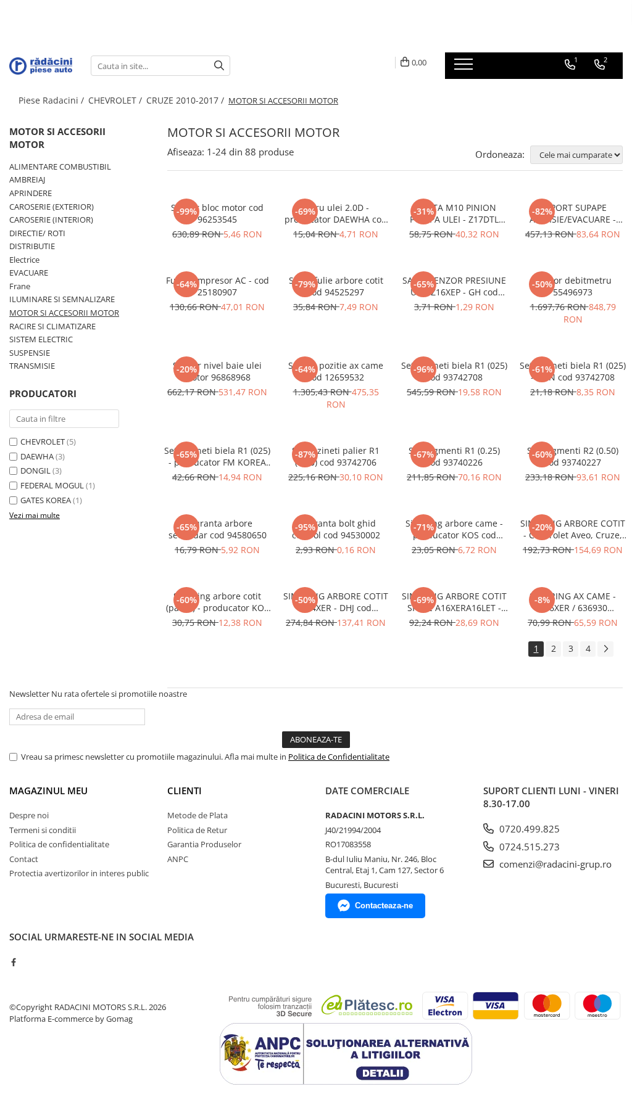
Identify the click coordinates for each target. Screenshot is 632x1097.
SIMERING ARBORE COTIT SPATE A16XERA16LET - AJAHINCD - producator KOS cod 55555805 (454, 602)
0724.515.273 (528, 846)
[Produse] (465, 68)
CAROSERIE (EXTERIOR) (51, 206)
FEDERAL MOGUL (52, 485)
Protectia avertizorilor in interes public (79, 873)
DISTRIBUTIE (32, 246)
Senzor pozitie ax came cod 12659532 (335, 371)
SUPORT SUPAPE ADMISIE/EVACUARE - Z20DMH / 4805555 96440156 (573, 213)
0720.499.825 (528, 829)
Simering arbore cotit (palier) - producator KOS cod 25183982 (217, 602)
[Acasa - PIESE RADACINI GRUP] (40, 66)
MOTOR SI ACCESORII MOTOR (64, 312)
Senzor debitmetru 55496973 (573, 286)
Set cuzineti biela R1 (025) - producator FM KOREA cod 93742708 (217, 456)
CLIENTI (184, 790)
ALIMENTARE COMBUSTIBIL (60, 166)
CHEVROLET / (116, 100)
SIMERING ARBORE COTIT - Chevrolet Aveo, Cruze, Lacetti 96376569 (572, 529)
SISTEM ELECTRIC (41, 339)
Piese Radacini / (52, 100)
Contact (23, 859)
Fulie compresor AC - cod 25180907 (217, 286)
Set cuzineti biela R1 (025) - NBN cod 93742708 (573, 371)
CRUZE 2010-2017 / (186, 100)
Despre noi (29, 815)
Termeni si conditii (42, 830)
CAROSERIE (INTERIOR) (51, 219)
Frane (19, 286)
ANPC (177, 859)
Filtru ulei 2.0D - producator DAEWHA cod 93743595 (336, 213)
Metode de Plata (197, 815)
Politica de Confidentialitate (338, 756)
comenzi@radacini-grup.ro (554, 864)
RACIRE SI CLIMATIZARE (52, 326)
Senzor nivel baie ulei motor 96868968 (217, 371)
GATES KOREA (45, 500)
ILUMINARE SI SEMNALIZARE (62, 299)
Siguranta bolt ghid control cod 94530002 (336, 529)
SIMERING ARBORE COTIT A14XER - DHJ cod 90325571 (335, 602)
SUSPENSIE (29, 352)
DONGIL (35, 470)
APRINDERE (30, 193)
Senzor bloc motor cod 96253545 (217, 213)
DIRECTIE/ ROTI (37, 233)
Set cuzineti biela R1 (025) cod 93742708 (454, 371)
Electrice (24, 259)
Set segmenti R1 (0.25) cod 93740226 (454, 456)
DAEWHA (37, 456)
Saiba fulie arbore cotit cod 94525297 (336, 286)
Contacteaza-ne (384, 905)
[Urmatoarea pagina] (605, 649)
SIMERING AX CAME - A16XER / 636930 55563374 (573, 602)
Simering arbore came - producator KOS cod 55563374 (454, 529)
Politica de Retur (197, 830)
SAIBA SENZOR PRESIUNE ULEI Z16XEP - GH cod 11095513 (454, 286)
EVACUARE (28, 272)
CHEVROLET (42, 441)
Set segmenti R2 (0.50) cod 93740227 (572, 456)
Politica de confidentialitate (59, 844)
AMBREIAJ (27, 179)
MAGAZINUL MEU (48, 790)
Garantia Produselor (204, 844)
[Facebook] (13, 962)
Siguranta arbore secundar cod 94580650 (217, 529)
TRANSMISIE (32, 365)
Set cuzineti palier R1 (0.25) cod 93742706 (336, 456)
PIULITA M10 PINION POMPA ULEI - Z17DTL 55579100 (454, 213)
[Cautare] (219, 65)
